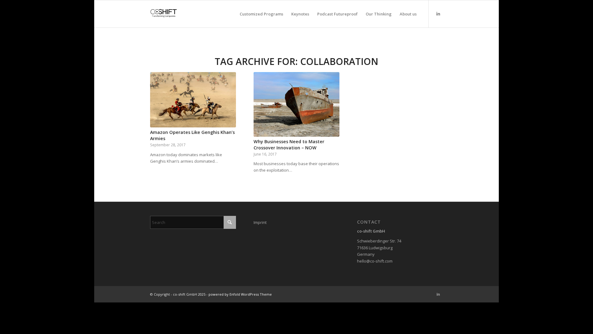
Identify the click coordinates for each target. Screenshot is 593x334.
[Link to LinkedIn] (438, 13)
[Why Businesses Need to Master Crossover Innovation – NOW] (296, 104)
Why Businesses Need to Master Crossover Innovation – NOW (289, 145)
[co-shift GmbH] (163, 14)
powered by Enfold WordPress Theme (240, 294)
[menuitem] (261, 14)
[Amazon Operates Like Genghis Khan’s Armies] (193, 99)
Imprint (260, 222)
